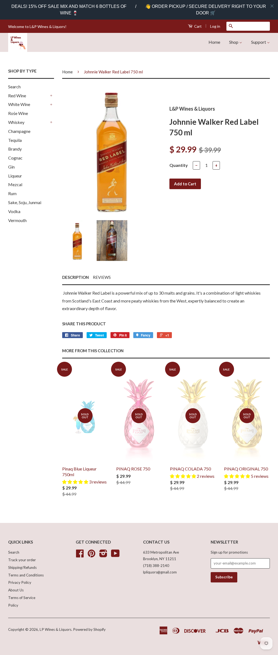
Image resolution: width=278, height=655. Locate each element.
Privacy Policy (19, 582)
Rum (12, 193)
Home (214, 42)
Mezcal (15, 184)
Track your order (22, 560)
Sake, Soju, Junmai (24, 202)
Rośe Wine (18, 113)
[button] (75, 481)
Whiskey (16, 122)
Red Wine (17, 95)
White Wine (19, 104)
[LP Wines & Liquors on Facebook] (80, 555)
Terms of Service (21, 597)
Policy (13, 605)
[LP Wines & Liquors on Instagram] (103, 555)
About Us (16, 590)
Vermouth (17, 220)
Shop (234, 42)
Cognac (15, 157)
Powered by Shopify (89, 629)
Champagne (19, 131)
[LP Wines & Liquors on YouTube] (115, 555)
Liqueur (15, 175)
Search (14, 86)
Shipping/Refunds (22, 567)
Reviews (102, 277)
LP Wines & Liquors (55, 629)
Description (75, 277)
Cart (197, 26)
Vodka (14, 211)
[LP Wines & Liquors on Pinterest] (91, 555)
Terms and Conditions (26, 575)
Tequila (15, 140)
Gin (11, 166)
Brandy (15, 148)
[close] (272, 6)
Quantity (178, 165)
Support (259, 42)
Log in (215, 26)
